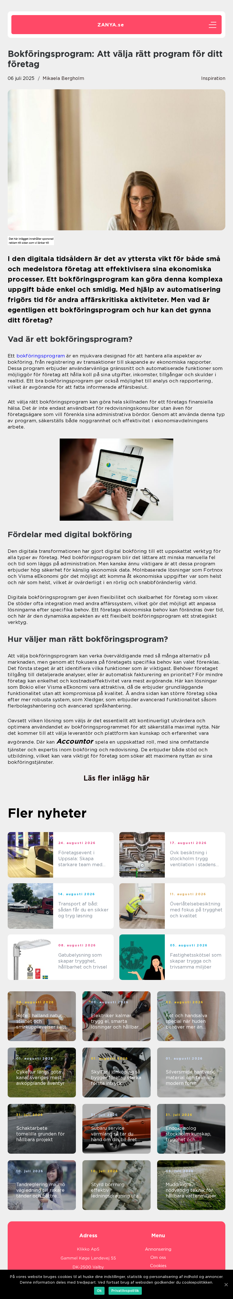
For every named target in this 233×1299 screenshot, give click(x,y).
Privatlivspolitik (125, 1290)
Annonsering (158, 1249)
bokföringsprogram (40, 356)
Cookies (158, 1265)
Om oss (158, 1257)
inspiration (213, 78)
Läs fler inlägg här (116, 778)
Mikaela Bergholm (63, 78)
